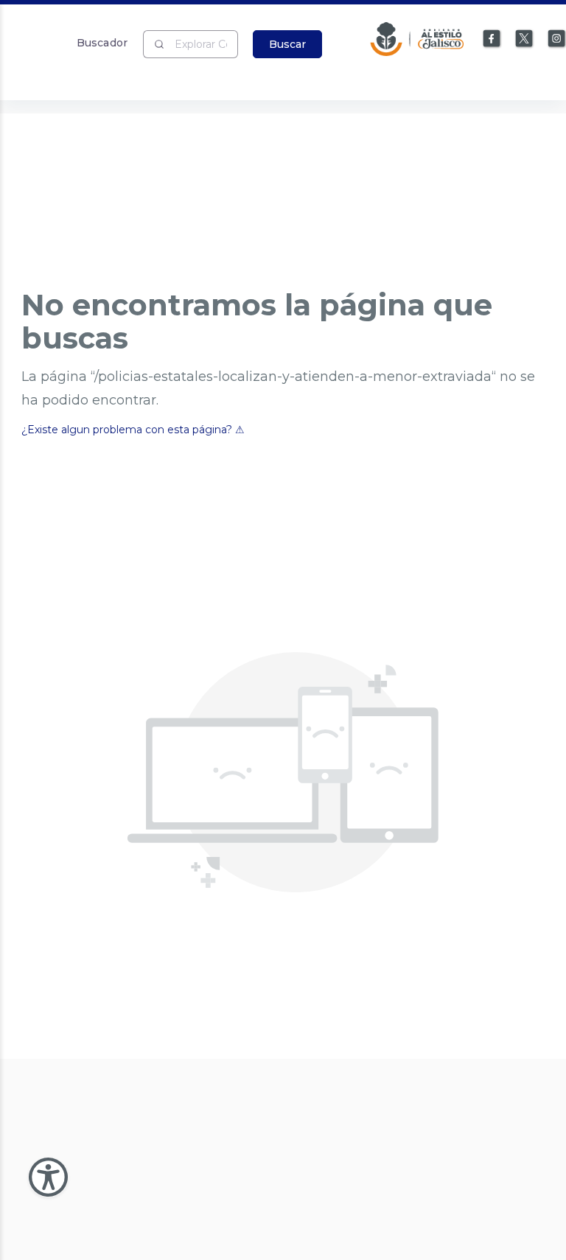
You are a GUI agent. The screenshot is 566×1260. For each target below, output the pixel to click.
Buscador (102, 42)
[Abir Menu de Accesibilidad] (48, 1177)
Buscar (287, 44)
